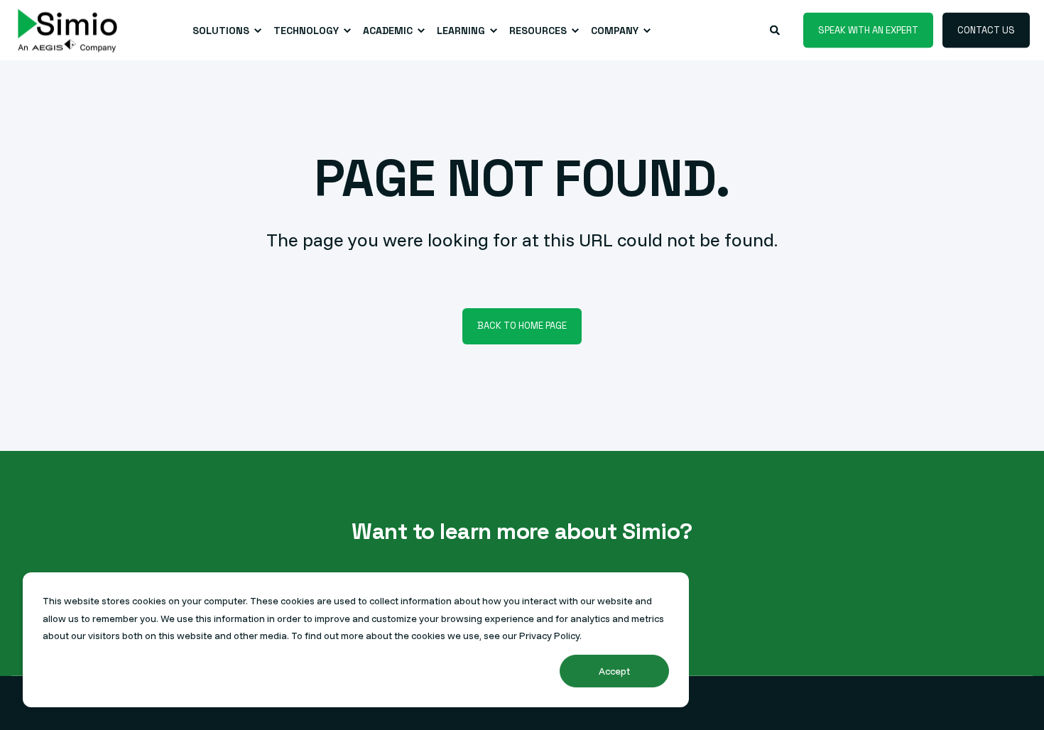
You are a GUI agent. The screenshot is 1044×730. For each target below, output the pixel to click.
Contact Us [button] (986, 29)
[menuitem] (224, 30)
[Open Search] (776, 29)
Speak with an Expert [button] (868, 29)
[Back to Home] (67, 30)
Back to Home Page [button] (522, 326)
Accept (614, 671)
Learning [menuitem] (461, 30)
